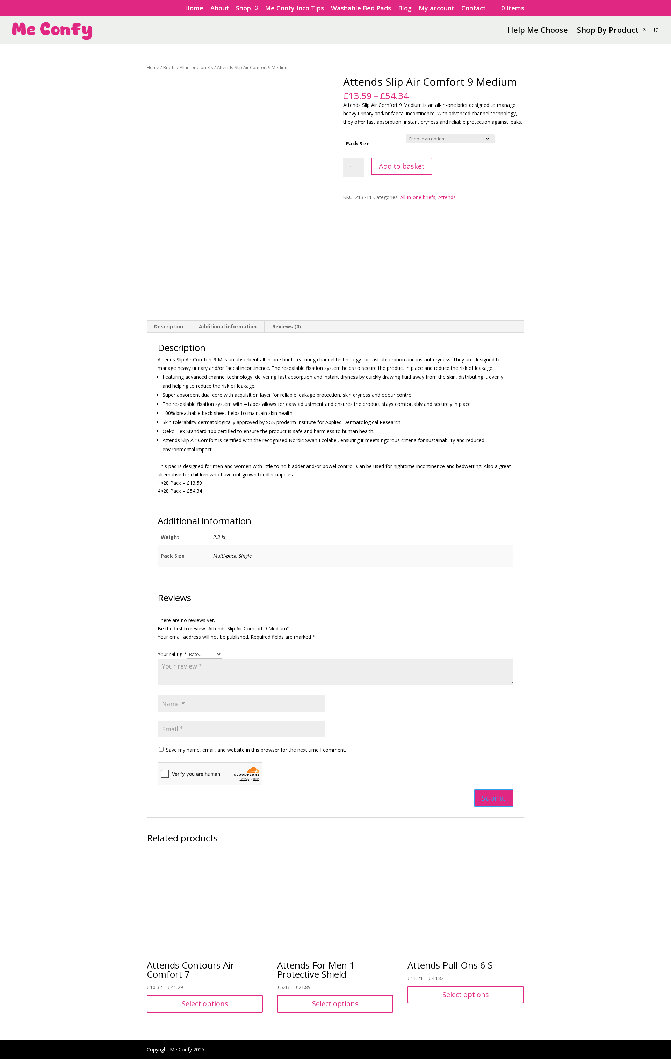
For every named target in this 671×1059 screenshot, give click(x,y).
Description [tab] (168, 326)
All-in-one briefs (196, 67)
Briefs (169, 67)
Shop (243, 8)
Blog (405, 8)
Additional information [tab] (228, 326)
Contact (473, 8)
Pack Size (358, 143)
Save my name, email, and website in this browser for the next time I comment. (256, 749)
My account (436, 8)
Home (194, 8)
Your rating (172, 654)
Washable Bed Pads (361, 8)
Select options (205, 1003)
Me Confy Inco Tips (294, 8)
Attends (447, 197)
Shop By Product (608, 31)
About (219, 8)
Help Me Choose (537, 31)
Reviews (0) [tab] (286, 326)
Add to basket (402, 166)
